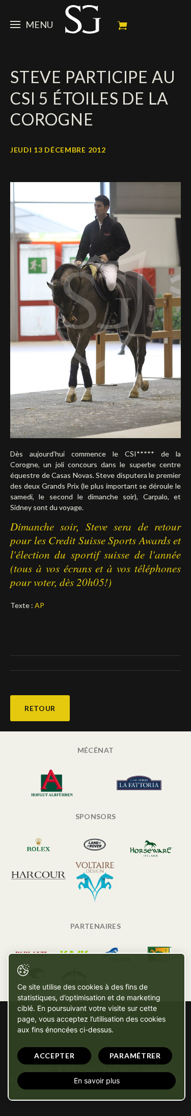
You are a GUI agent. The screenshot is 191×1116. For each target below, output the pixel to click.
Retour (40, 708)
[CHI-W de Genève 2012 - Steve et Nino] (95, 309)
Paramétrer (135, 1055)
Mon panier (122, 25)
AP (39, 605)
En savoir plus (97, 1080)
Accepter (54, 1055)
